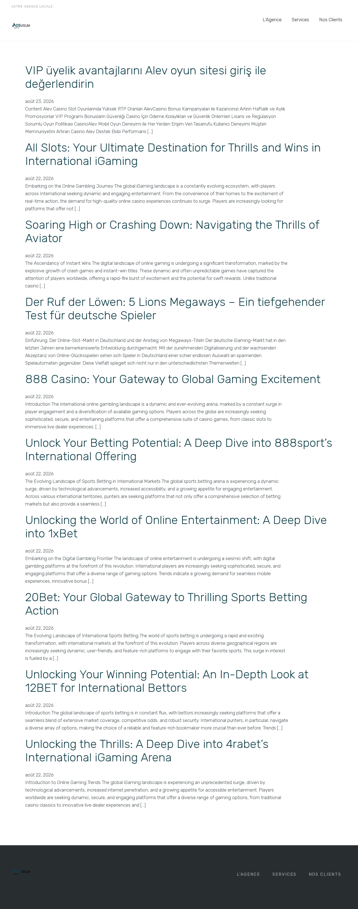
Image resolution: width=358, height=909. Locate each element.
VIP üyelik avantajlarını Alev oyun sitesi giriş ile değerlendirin (145, 77)
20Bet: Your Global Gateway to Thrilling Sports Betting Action (166, 604)
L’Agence (272, 19)
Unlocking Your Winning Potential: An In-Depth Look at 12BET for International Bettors (166, 681)
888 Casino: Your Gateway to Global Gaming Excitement (173, 379)
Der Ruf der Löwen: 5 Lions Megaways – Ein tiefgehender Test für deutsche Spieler (175, 308)
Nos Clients (330, 19)
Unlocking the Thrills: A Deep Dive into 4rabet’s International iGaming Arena (146, 750)
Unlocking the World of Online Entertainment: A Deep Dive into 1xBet (176, 526)
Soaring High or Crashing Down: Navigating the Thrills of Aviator (172, 231)
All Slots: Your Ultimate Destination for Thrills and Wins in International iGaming (173, 154)
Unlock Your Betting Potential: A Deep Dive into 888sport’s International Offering (178, 449)
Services (300, 19)
